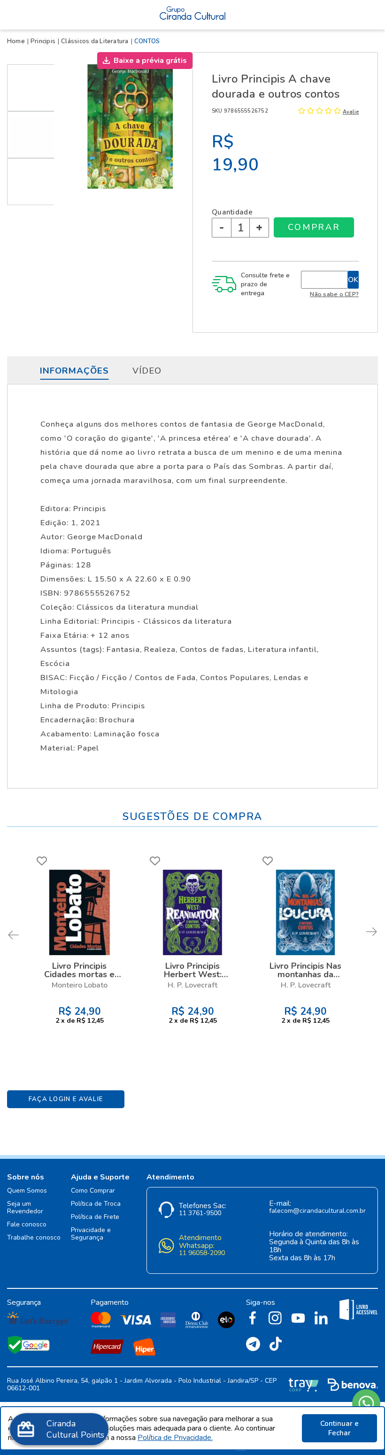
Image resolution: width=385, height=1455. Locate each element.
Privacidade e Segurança (91, 1234)
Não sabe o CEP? (334, 294)
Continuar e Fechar (339, 1428)
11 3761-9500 (200, 1214)
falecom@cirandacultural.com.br (317, 1211)
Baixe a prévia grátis (150, 60)
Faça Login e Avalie (66, 1099)
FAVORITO (42, 861)
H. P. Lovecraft (192, 985)
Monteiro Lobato (80, 985)
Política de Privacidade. (175, 1437)
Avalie (351, 111)
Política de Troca (96, 1204)
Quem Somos (27, 1191)
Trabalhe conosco (34, 1238)
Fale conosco (26, 1225)
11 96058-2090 (202, 1253)
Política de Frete (95, 1217)
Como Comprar (93, 1191)
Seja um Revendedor (25, 1208)
